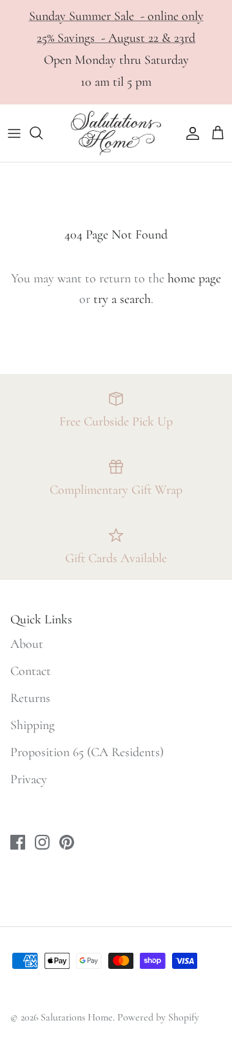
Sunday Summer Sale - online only (116, 16)
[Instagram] (42, 842)
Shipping (32, 725)
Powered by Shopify (158, 1017)
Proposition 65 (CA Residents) (87, 752)
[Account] (189, 133)
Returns (30, 698)
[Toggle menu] (14, 133)
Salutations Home (77, 1017)
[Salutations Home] (116, 133)
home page (194, 278)
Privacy (28, 779)
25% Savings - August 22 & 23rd (116, 38)
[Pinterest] (66, 842)
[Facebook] (17, 842)
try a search (122, 299)
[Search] (42, 133)
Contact (30, 671)
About (26, 644)
